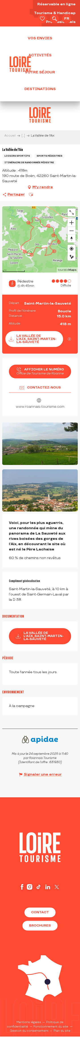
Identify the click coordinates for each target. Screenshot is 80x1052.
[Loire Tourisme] (20, 64)
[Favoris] (42, 18)
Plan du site (62, 1031)
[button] (54, 18)
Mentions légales (28, 1022)
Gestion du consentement (29, 1031)
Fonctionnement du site (51, 1026)
